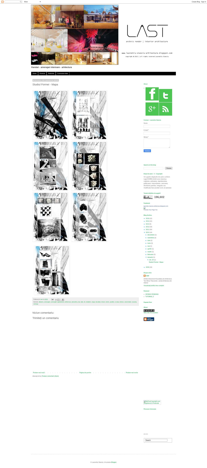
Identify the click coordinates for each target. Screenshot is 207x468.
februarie (150, 254)
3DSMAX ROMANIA (151, 294)
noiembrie (150, 238)
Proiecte (42, 73)
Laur (147, 276)
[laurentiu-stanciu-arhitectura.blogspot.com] (145, 208)
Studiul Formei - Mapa (156, 262)
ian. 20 (151, 260)
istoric (107, 302)
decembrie (151, 235)
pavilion (112, 302)
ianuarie (150, 257)
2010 (148, 232)
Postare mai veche (132, 372)
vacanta (134, 302)
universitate (127, 302)
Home (35, 73)
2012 (148, 227)
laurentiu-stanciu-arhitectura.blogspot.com (156, 206)
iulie (149, 240)
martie (149, 252)
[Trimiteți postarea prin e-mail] (52, 299)
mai (148, 246)
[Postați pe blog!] (58, 300)
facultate (98, 302)
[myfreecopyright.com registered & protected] (152, 404)
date (82, 302)
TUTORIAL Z (149, 296)
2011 (148, 229)
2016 (148, 218)
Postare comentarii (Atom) (50, 376)
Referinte (51, 73)
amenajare (47, 302)
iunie (149, 243)
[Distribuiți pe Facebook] (63, 300)
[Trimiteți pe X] (61, 300)
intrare (103, 302)
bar (79, 302)
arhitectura (68, 302)
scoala (117, 302)
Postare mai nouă (39, 372)
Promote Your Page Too (150, 209)
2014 (148, 221)
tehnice (122, 302)
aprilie (149, 249)
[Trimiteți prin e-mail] (56, 300)
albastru (41, 302)
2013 (148, 224)
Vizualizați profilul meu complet (154, 285)
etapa (93, 302)
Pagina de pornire (85, 372)
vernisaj (35, 304)
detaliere (88, 302)
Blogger (113, 462)
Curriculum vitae (62, 73)
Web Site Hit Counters (151, 313)
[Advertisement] (153, 361)
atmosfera (75, 302)
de (84, 302)
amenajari (54, 302)
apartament (60, 302)
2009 (148, 267)
